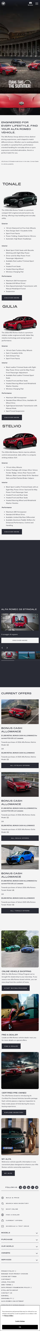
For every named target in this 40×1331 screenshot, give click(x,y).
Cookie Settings (8, 1276)
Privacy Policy (7, 1271)
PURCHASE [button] (6, 1239)
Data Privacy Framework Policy (15, 1287)
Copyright (6, 1279)
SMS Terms (6, 1284)
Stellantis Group (9, 1290)
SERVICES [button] (6, 1260)
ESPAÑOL (5, 1295)
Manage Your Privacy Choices (14, 1273)
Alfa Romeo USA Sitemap (12, 1301)
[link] (20, 241)
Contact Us (6, 1293)
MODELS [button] (5, 1233)
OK (20, 1327)
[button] (37, 3)
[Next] (7, 648)
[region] (20, 1318)
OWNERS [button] (5, 1253)
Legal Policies (8, 1282)
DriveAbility (6, 1298)
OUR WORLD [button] (7, 1246)
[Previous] (2, 648)
